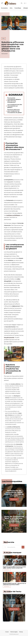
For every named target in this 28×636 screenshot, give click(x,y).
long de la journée (9, 337)
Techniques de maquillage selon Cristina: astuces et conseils (14, 493)
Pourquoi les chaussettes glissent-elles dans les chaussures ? (14, 100)
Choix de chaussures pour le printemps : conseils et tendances (14, 519)
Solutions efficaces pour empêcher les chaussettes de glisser (14, 111)
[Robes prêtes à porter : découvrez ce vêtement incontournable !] (14, 577)
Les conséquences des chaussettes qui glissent (14, 106)
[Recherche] (22, 3)
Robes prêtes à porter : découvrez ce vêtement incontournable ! (14, 584)
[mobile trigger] (2, 3)
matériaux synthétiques (13, 215)
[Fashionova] (10, 3)
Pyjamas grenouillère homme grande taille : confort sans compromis (14, 567)
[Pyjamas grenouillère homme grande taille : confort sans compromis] (14, 560)
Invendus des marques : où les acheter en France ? (14, 605)
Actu (3, 38)
